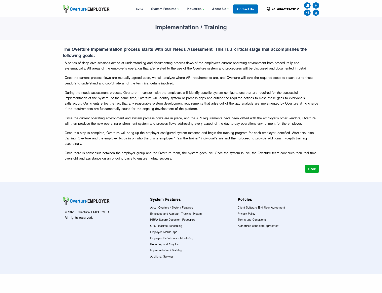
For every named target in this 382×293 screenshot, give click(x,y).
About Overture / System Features (171, 207)
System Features (163, 8)
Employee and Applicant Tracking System (176, 214)
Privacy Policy (246, 214)
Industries (194, 8)
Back (312, 169)
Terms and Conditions (252, 219)
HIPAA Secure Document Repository (172, 219)
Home (138, 9)
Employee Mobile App (163, 232)
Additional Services (161, 256)
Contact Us (245, 9)
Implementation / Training (166, 250)
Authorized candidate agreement (258, 226)
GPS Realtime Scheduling (166, 226)
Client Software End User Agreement (261, 207)
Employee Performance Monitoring (171, 238)
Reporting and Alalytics (164, 244)
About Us (219, 8)
